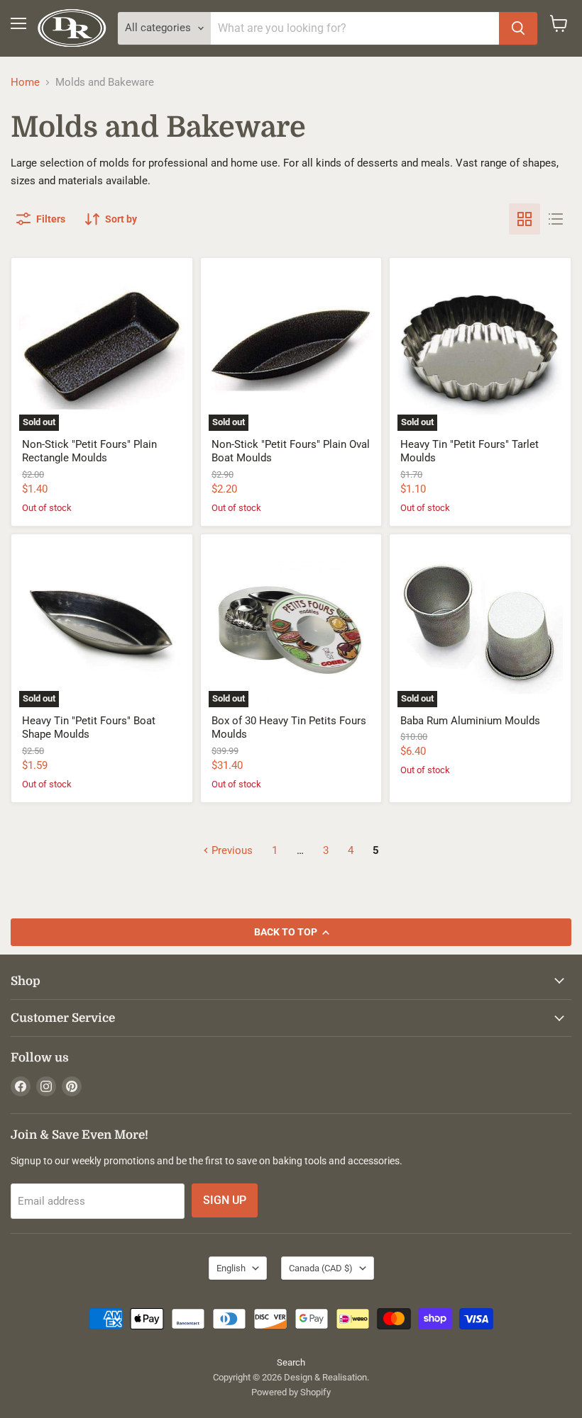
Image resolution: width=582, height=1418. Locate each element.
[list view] (555, 219)
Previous (231, 850)
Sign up (224, 1200)
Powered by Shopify (291, 1392)
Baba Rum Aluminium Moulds (470, 720)
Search (291, 1362)
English (231, 1268)
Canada (321, 1268)
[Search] (518, 28)
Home (25, 83)
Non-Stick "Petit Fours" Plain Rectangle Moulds (89, 451)
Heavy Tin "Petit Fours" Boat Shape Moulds (88, 727)
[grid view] (524, 219)
